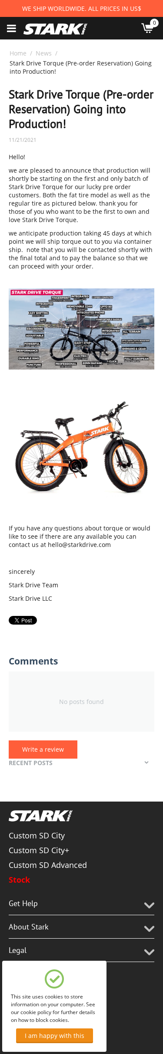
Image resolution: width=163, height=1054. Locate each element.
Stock (19, 879)
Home (18, 53)
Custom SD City (37, 835)
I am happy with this (54, 1035)
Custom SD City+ (39, 850)
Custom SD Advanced (48, 865)
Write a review (43, 749)
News (44, 53)
